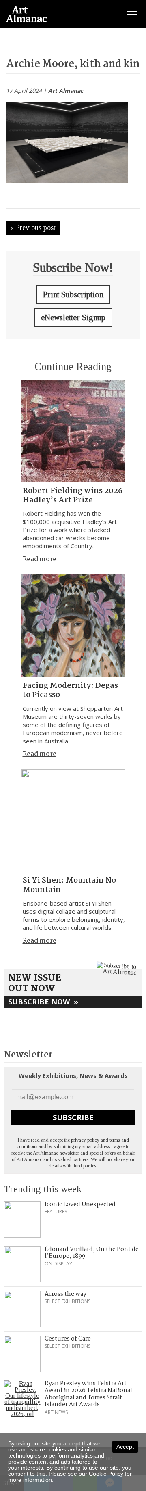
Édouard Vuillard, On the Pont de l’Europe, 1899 (92, 1253)
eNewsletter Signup (73, 317)
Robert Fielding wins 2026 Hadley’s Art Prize (72, 495)
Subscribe (73, 1117)
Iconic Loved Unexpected (80, 1204)
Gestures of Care (68, 1339)
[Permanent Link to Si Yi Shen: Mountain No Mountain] (73, 820)
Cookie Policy (106, 1473)
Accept (125, 1446)
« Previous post (33, 227)
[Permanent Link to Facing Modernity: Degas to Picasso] (73, 625)
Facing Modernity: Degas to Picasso (70, 690)
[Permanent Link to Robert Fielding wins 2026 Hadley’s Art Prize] (73, 431)
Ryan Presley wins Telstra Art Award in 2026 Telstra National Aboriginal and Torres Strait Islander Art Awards (88, 1394)
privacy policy (85, 1140)
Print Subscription (73, 294)
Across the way (65, 1294)
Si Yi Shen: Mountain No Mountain (69, 885)
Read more (39, 559)
